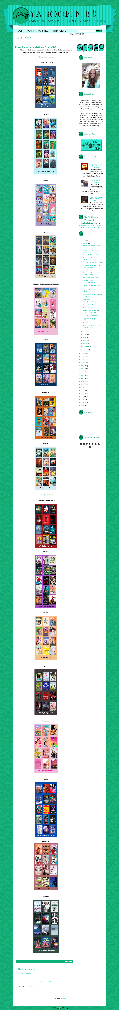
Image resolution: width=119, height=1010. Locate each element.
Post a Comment (26, 974)
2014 (83, 387)
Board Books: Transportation (92, 302)
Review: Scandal (88, 308)
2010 (83, 400)
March (85, 344)
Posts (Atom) (31, 986)
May (84, 337)
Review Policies (77, 34)
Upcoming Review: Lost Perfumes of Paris (90, 281)
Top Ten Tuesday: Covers (91, 315)
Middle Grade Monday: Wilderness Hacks (90, 319)
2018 (83, 375)
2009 (83, 403)
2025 (83, 353)
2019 (83, 372)
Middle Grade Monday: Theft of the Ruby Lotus (96, 199)
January (85, 350)
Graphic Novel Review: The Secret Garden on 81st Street (96, 165)
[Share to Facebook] (71, 961)
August (85, 243)
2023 (83, 360)
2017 (83, 378)
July (84, 331)
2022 (83, 363)
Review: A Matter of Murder (91, 255)
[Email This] (66, 961)
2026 (83, 240)
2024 (83, 357)
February (86, 347)
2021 (83, 366)
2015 (83, 384)
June (84, 334)
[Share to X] (70, 961)
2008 (83, 406)
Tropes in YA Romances (38, 31)
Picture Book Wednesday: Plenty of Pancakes (91, 311)
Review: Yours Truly (89, 305)
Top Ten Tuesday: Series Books (93, 262)
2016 (83, 381)
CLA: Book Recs (24, 38)
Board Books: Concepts (96, 181)
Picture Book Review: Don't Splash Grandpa (91, 274)
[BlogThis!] (68, 961)
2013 (83, 390)
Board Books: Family (89, 323)
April (85, 340)
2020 (83, 369)
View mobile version (45, 981)
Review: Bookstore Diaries (91, 278)
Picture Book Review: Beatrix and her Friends (92, 326)
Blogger (63, 998)
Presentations (59, 31)
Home (19, 31)
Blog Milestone (87, 299)
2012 (83, 393)
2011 (82, 396)
